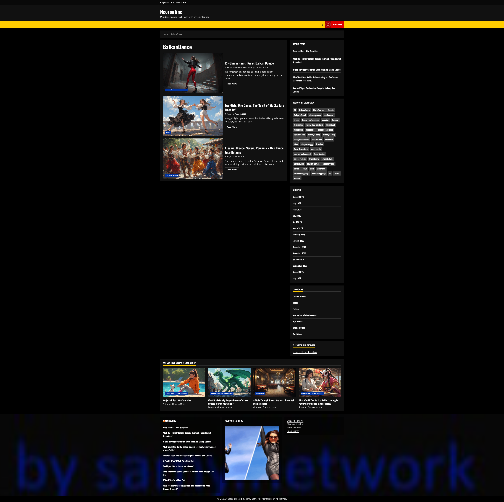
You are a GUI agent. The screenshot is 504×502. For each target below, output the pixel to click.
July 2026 (297, 203)
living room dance (301, 139)
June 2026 (297, 209)
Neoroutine (171, 11)
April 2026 (297, 222)
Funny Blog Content (314, 124)
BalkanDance (304, 110)
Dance (168, 132)
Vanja (229, 114)
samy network (294, 427)
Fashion (296, 309)
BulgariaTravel (300, 115)
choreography (315, 115)
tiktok (296, 168)
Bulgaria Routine (295, 420)
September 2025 (300, 265)
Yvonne (297, 178)
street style (327, 158)
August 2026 (298, 197)
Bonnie (331, 110)
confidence (328, 115)
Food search (293, 430)
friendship (298, 124)
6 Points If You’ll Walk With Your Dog (178, 460)
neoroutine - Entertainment (176, 90)
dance (296, 120)
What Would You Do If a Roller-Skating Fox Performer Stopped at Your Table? (319, 402)
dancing (325, 120)
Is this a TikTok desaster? (305, 352)
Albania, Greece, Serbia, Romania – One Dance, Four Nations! (193, 158)
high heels (298, 129)
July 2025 (297, 278)
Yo (330, 173)
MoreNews (267, 498)
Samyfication (319, 154)
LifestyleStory (329, 134)
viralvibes (321, 168)
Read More (233, 84)
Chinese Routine (295, 424)
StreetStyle (314, 158)
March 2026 (298, 228)
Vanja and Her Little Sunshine (305, 51)
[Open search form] (322, 24)
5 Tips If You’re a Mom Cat (174, 480)
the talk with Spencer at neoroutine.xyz (241, 67)
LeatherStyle (299, 134)
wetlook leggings (301, 173)
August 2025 (298, 272)
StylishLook (299, 163)
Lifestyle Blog (314, 134)
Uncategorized (299, 327)
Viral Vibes (297, 334)
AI (295, 110)
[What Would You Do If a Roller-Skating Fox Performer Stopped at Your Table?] (320, 382)
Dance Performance (310, 120)
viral (312, 168)
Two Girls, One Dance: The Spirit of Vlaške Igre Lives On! (193, 116)
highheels (310, 129)
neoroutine (317, 139)
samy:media (316, 149)
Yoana (336, 173)
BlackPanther (318, 110)
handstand (330, 124)
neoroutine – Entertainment (305, 315)
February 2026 (299, 234)
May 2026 (297, 215)
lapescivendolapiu (325, 129)
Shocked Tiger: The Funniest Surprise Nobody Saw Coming (187, 455)
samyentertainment (302, 154)
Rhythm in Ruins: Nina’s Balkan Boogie (193, 73)
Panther (319, 144)
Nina (296, 144)
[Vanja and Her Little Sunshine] (184, 382)
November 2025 (299, 253)
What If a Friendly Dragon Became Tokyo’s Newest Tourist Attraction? (228, 402)
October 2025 (298, 259)
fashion (335, 120)
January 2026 (298, 240)
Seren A (167, 404)
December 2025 (299, 247)
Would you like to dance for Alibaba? (178, 466)
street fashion (300, 158)
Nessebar (329, 139)
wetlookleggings (319, 173)
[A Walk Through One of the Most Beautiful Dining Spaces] (274, 382)
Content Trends (172, 175)
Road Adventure (301, 149)
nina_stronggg (307, 144)
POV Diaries (298, 321)
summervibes (328, 163)
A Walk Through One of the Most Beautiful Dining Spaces (317, 69)
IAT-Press (337, 24)
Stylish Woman (313, 163)
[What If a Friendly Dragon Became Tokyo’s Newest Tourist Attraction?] (229, 382)
